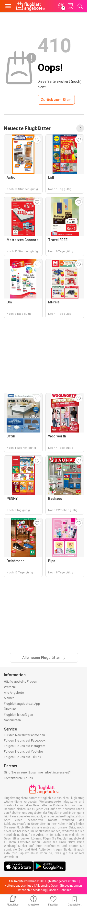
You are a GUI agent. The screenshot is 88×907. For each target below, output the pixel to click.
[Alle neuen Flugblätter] (80, 128)
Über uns (10, 709)
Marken (9, 698)
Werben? (10, 687)
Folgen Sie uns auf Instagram (24, 746)
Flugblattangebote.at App (22, 703)
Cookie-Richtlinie (60, 890)
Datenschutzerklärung (32, 890)
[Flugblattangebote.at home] (30, 6)
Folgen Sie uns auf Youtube (23, 751)
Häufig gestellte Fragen (20, 681)
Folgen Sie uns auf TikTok (22, 757)
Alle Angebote (14, 692)
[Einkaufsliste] (70, 6)
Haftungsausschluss (19, 885)
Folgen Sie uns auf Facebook (24, 740)
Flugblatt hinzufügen (18, 715)
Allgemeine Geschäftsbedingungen (58, 885)
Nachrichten (12, 720)
